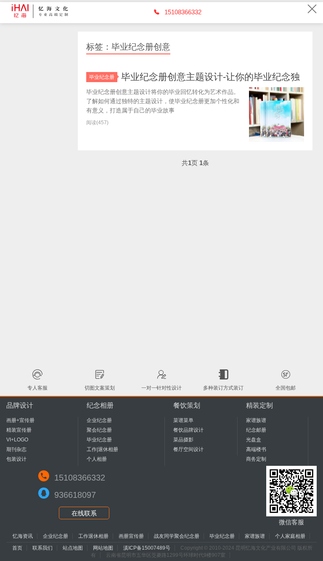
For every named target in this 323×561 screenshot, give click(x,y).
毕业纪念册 (101, 77)
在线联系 (84, 513)
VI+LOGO (17, 440)
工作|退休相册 (102, 449)
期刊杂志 (16, 449)
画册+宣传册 (20, 420)
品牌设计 (19, 405)
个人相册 (97, 459)
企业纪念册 (99, 420)
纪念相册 (100, 405)
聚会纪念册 (99, 430)
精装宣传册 (19, 430)
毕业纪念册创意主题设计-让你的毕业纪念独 (210, 77)
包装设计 (16, 459)
